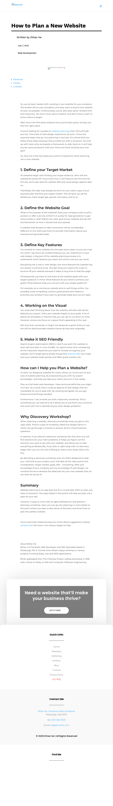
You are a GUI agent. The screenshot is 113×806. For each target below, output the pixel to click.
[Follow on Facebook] (59, 730)
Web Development (27, 53)
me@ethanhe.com (59, 725)
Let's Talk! (55, 610)
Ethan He (35, 37)
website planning (61, 131)
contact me (26, 525)
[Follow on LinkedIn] (54, 730)
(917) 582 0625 (58, 719)
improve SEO (74, 354)
